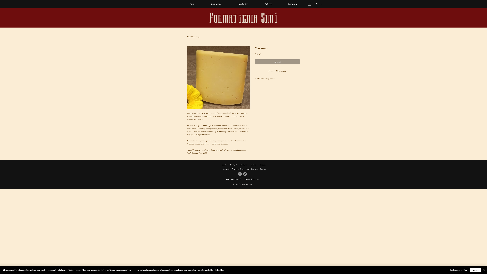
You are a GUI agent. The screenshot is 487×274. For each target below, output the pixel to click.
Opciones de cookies (458, 270)
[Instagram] (240, 174)
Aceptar (476, 270)
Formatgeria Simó (243, 17)
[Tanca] (483, 270)
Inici (189, 36)
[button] (309, 4)
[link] (271, 70)
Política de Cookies (216, 270)
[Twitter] (245, 174)
